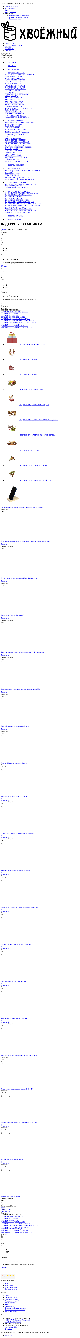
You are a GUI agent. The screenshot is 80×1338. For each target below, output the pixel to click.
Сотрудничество (10, 12)
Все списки (8, 1335)
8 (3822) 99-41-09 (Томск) (13, 1322)
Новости (7, 1304)
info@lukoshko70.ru (11, 1327)
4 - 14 (8, 1211)
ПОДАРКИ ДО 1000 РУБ (9, 313)
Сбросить (4, 266)
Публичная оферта (15, 19)
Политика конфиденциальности (19, 17)
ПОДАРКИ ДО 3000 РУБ (9, 315)
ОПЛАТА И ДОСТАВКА (13, 45)
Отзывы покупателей (12, 1301)
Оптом (7, 10)
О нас (6, 1295)
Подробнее (8, 1329)
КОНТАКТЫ (9, 49)
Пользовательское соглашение (19, 15)
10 (12, 1209)
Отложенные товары (12, 1287)
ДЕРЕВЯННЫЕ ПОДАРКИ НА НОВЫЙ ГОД (16, 327)
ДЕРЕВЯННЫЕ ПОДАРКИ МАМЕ (13, 317)
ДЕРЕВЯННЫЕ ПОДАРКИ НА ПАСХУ (14, 326)
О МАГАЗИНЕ (10, 43)
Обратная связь (10, 1306)
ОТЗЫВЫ (8, 47)
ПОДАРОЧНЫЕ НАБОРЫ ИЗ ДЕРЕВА (14, 312)
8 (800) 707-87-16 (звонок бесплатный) (17, 1320)
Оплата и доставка (11, 1297)
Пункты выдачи (10, 8)
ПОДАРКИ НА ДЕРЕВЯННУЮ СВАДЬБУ (15, 319)
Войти (7, 1284)
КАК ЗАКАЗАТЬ (10, 50)
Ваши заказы (9, 1285)
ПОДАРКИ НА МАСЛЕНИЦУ (11, 324)
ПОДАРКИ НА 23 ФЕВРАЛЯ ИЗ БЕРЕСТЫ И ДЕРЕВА (20, 320)
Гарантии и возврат (11, 6)
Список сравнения (11, 1289)
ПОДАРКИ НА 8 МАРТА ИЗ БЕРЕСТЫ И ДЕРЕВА (18, 322)
